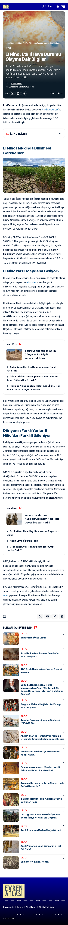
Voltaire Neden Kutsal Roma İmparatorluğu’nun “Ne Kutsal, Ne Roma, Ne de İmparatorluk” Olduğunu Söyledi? (42, 689)
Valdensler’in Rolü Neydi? (35, 861)
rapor (5, 595)
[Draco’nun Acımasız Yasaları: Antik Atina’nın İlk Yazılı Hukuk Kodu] (11, 768)
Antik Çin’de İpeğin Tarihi (24, 540)
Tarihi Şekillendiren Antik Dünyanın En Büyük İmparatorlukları (40, 354)
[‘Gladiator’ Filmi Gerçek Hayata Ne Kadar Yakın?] (11, 752)
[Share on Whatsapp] (18, 93)
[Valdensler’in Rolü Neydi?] (11, 862)
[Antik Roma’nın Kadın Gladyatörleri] (11, 831)
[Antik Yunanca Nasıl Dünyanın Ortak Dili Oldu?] (11, 847)
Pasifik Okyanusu (50, 109)
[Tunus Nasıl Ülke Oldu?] (11, 638)
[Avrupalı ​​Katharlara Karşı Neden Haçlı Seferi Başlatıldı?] (11, 784)
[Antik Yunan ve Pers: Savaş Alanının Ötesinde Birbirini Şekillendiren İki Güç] (11, 736)
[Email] (47, 616)
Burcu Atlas (16, 83)
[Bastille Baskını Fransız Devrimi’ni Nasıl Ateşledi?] (11, 654)
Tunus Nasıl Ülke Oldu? (33, 637)
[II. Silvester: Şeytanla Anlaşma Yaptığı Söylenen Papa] (11, 799)
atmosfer (31, 282)
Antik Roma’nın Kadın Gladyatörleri (41, 830)
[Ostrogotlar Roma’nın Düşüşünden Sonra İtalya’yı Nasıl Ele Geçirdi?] (11, 815)
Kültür (8, 48)
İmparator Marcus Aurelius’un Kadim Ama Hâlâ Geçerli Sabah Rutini (42, 519)
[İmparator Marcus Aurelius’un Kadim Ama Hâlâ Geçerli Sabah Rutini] (14, 519)
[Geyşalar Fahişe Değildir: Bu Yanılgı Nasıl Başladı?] (11, 705)
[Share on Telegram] (24, 93)
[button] (44, 6)
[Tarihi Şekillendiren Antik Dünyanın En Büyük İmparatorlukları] (14, 354)
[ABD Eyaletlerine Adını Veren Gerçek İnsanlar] (11, 670)
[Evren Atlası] (6, 6)
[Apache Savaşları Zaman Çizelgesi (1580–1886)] (11, 721)
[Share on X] (12, 93)
